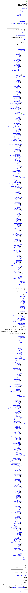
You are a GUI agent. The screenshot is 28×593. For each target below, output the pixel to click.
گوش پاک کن (17, 101)
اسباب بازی (22, 50)
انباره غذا (18, 157)
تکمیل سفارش (22, 324)
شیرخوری (17, 145)
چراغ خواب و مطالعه (15, 186)
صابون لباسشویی (16, 131)
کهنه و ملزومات (18, 77)
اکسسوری (22, 297)
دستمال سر (17, 246)
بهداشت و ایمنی (21, 76)
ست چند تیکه (17, 204)
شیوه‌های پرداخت (21, 319)
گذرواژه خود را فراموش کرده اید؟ (20, 574)
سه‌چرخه (18, 64)
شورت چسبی (17, 86)
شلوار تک (18, 235)
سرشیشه (18, 150)
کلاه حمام (17, 124)
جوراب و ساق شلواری (17, 205)
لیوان (18, 161)
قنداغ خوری (17, 154)
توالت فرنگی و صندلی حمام (14, 126)
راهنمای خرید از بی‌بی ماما (19, 316)
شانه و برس (17, 119)
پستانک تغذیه (17, 168)
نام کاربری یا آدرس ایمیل (21, 567)
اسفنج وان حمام (16, 123)
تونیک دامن (17, 221)
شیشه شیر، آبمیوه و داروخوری (15, 144)
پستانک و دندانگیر (18, 166)
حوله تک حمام (17, 138)
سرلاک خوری (17, 151)
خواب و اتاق (22, 177)
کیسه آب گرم (17, 107)
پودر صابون (17, 130)
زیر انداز (18, 91)
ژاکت (18, 226)
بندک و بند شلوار (16, 250)
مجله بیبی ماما (22, 282)
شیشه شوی (17, 152)
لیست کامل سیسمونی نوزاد (19, 315)
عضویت (25, 589)
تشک (19, 188)
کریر (19, 267)
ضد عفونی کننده (16, 133)
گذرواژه (25, 570)
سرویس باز (17, 198)
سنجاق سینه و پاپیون (15, 248)
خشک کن (18, 92)
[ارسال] (24, 30)
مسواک (18, 94)
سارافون (18, 220)
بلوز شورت (17, 239)
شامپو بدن (17, 118)
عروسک (18, 68)
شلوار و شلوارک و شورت (16, 234)
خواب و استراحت (18, 187)
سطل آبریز (22, 306)
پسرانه (18, 255)
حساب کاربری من (21, 323)
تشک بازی (17, 55)
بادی (19, 212)
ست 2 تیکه (17, 199)
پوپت (19, 52)
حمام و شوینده (22, 114)
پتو (19, 191)
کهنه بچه (18, 81)
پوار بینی (18, 93)
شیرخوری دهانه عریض (15, 155)
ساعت (20, 274)
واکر (19, 67)
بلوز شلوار (17, 236)
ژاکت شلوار (17, 228)
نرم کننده (18, 134)
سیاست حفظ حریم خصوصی (18, 587)
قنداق (18, 193)
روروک (18, 62)
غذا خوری (23, 142)
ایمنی (21, 102)
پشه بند (18, 194)
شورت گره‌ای (17, 83)
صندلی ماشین (17, 271)
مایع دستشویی (22, 311)
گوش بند (18, 231)
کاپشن (18, 224)
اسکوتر (20, 71)
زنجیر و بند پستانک (16, 171)
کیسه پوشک (17, 87)
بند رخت (18, 88)
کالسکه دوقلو (17, 263)
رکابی (18, 216)
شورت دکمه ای (16, 85)
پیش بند (18, 173)
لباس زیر (18, 218)
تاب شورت (17, 240)
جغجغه (18, 59)
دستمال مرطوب (16, 96)
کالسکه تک (17, 261)
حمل (21, 266)
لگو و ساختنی (17, 60)
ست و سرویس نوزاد (18, 197)
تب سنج (18, 105)
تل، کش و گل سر (16, 247)
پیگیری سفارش (21, 10)
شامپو (18, 117)
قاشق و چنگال (16, 162)
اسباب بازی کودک (18, 51)
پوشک (18, 80)
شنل (19, 230)
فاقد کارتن (22, 281)
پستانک (18, 167)
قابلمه (18, 165)
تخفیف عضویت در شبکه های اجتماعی (17, 321)
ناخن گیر (18, 97)
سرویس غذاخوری (16, 160)
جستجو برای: (22, 29)
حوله (21, 135)
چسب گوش (22, 302)
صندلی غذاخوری (16, 175)
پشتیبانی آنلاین (22, 11)
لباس (21, 210)
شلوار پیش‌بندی (16, 242)
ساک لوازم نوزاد (16, 272)
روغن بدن (17, 109)
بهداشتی (20, 89)
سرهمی (18, 214)
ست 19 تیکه (17, 203)
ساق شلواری (17, 209)
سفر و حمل (22, 258)
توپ (19, 57)
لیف (19, 122)
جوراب (18, 207)
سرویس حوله (17, 136)
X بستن (25, 562)
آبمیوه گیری (17, 158)
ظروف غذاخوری (18, 156)
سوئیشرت (17, 225)
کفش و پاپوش (17, 245)
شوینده (20, 128)
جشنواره (23, 301)
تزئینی (21, 244)
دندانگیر (18, 170)
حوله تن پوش (17, 139)
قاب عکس (20, 277)
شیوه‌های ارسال (21, 318)
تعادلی (18, 56)
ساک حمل (17, 269)
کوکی (21, 73)
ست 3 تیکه (17, 200)
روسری (18, 219)
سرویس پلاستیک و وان (15, 125)
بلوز (19, 213)
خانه (26, 291)
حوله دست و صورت (15, 140)
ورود (16, 572)
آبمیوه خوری (17, 147)
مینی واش (17, 78)
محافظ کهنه (17, 82)
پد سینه (18, 99)
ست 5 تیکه (17, 202)
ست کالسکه (17, 262)
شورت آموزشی (16, 98)
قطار (18, 66)
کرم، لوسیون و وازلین (15, 108)
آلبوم (21, 276)
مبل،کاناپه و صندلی (15, 184)
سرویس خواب (16, 179)
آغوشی (18, 268)
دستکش (18, 232)
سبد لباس (17, 252)
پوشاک (23, 195)
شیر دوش (17, 146)
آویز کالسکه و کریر (16, 265)
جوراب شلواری (16, 208)
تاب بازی (18, 54)
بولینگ (21, 72)
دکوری (23, 273)
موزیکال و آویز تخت (15, 182)
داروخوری (17, 149)
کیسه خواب (17, 192)
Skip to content (24, 8)
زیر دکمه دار (17, 215)
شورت (18, 237)
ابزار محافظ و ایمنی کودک (14, 103)
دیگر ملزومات (19, 172)
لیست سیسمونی (21, 49)
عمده (24, 279)
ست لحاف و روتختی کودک (14, 183)
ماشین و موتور (16, 65)
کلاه (19, 229)
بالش (18, 189)
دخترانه (18, 256)
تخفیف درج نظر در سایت (19, 320)
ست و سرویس (19, 178)
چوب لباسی (17, 251)
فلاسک (18, 163)
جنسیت (20, 253)
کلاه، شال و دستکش (17, 223)
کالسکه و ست (19, 260)
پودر (19, 110)
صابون (18, 120)
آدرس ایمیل (24, 580)
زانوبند (18, 112)
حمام (21, 115)
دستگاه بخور (17, 104)
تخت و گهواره (17, 181)
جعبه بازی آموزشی (16, 70)
